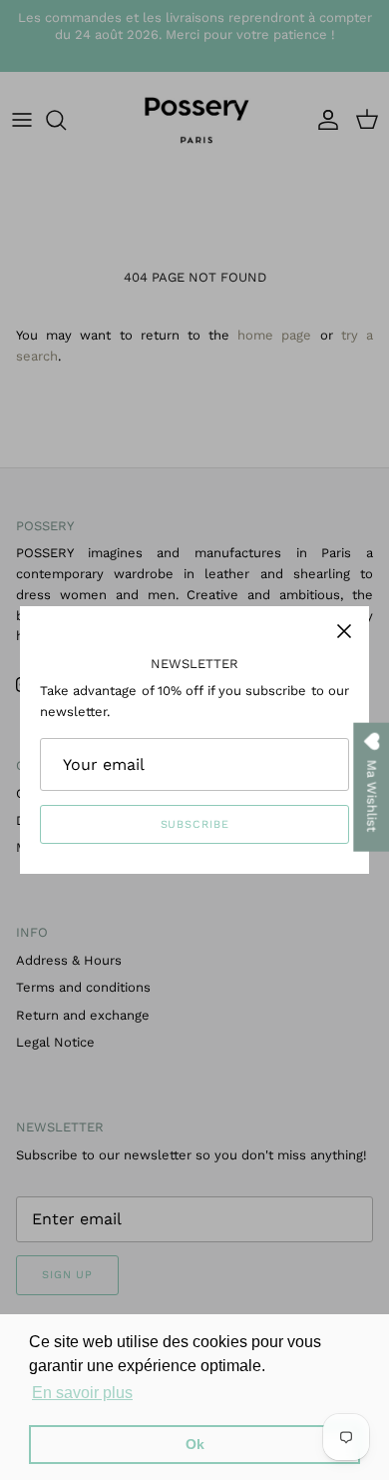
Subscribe (195, 824)
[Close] (344, 631)
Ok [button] (195, 1444)
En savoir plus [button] (82, 1392)
